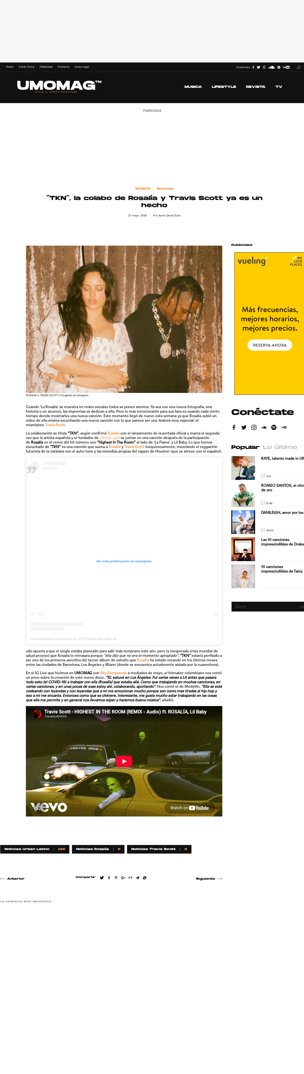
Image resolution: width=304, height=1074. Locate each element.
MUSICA (193, 87)
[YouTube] (286, 67)
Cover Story (26, 66)
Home (10, 66)
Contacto (64, 66)
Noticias (165, 188)
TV (279, 87)
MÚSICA (143, 188)
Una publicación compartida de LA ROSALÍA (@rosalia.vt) (73, 639)
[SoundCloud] (271, 67)
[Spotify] (278, 67)
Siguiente (205, 879)
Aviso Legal (82, 66)
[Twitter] (258, 67)
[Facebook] (253, 67)
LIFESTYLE (224, 87)
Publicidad (46, 66)
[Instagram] (264, 67)
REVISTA (256, 87)
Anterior (16, 879)
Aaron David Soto (169, 215)
